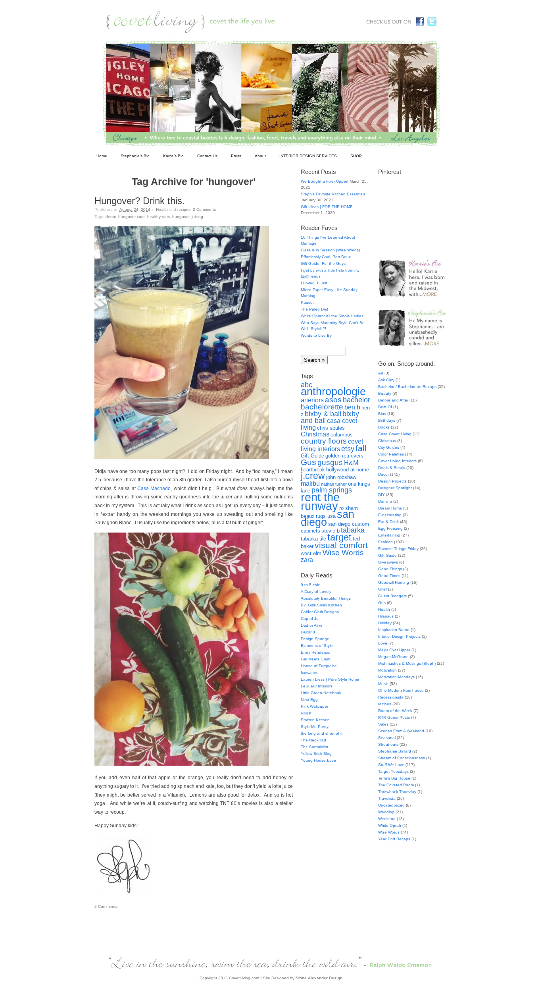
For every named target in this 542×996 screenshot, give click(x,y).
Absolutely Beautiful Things (326, 598)
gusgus (330, 462)
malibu (310, 483)
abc (306, 385)
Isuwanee (310, 672)
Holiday (385, 623)
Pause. (307, 302)
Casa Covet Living (394, 434)
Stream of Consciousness (401, 758)
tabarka (353, 530)
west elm (311, 553)
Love (382, 643)
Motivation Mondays (396, 677)
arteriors (312, 400)
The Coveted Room (396, 785)
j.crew (313, 476)
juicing (197, 216)
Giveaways (388, 562)
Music (383, 683)
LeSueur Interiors (317, 686)
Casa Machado (154, 488)
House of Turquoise (319, 666)
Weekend (387, 818)
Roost (306, 713)
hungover (180, 216)
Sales (383, 724)
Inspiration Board (393, 629)
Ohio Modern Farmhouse (401, 690)
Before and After (393, 400)
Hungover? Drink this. (139, 200)
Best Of (385, 407)
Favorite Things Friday (398, 548)
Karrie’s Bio (173, 156)
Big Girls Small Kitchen (321, 605)
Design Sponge (315, 639)
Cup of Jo (310, 618)
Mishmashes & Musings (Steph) (407, 663)
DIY (381, 494)
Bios (382, 413)
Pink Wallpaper (314, 706)
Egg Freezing (390, 528)
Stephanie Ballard (394, 751)
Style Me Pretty (315, 726)
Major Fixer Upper (394, 650)
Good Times (389, 575)
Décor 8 (308, 632)
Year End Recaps (394, 839)
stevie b (330, 531)
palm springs (331, 490)
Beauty (384, 393)
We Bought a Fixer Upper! (324, 181)
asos (333, 399)
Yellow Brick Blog (316, 753)
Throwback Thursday (397, 791)
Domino (385, 501)
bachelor (356, 400)
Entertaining (389, 535)
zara (307, 559)
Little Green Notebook (321, 693)
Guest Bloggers (392, 596)
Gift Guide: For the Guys (323, 263)
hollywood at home (347, 470)
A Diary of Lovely (316, 591)
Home (101, 156)
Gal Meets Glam (315, 659)
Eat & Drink (388, 521)
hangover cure (131, 216)
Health (162, 209)
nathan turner (334, 484)
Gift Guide (312, 456)
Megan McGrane (393, 656)
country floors (324, 440)
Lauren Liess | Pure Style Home (330, 679)
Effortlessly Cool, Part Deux (326, 257)
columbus (342, 435)
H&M (351, 462)
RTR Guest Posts (394, 717)
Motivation (387, 670)
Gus (308, 462)
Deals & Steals (391, 467)
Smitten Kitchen (315, 720)
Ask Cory (386, 380)
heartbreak (313, 470)
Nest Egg (309, 699)
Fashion (385, 542)
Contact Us (207, 156)
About (260, 156)
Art (380, 373)
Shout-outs (388, 744)
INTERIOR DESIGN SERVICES (308, 156)
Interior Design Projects (399, 636)
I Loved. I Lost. (315, 283)
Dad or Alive (312, 625)
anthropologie (333, 392)
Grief (382, 589)
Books (384, 427)
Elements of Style (317, 645)
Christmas (315, 434)
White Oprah (389, 825)
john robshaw (341, 477)
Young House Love (318, 760)
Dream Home (390, 508)
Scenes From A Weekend (401, 731)
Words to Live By (316, 335)
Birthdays (386, 420)
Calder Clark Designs (320, 612)
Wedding (386, 812)
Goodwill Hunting (393, 582)
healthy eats (158, 216)
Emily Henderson (316, 652)
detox (111, 216)
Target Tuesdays (393, 771)
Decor (383, 474)
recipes (183, 209)
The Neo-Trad (313, 740)
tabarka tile (313, 539)
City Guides (388, 447)
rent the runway (320, 501)
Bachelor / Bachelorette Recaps (407, 386)
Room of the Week (395, 710)
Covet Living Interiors (397, 461)
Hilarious (386, 616)
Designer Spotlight (395, 488)
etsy (347, 449)
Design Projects (392, 481)
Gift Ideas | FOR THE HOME (327, 207)
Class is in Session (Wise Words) (330, 250)
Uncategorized (391, 805)
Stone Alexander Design (319, 978)
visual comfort (341, 545)
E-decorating (390, 515)
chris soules (331, 428)
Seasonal (387, 737)
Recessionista (391, 697)
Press (236, 156)
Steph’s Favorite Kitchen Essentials (333, 194)
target (339, 537)
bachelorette (322, 406)
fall (361, 448)
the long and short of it (321, 733)
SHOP (356, 156)
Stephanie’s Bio (135, 156)
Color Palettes (391, 454)
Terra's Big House (394, 778)
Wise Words (343, 552)
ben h (352, 407)
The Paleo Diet (314, 309)
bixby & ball (323, 414)
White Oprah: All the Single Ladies (332, 316)
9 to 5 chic (310, 585)
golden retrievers (344, 456)
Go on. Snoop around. (406, 363)
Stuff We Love (391, 764)
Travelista (387, 798)
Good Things (390, 569)
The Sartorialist (314, 747)
